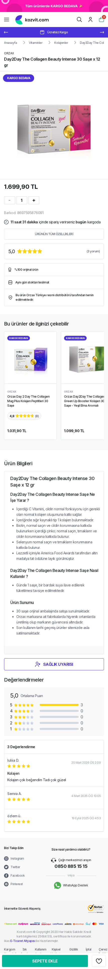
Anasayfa (10, 43)
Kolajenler (61, 43)
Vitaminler (35, 43)
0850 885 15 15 (71, 866)
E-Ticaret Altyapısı (22, 941)
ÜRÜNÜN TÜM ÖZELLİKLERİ (54, 234)
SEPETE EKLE (45, 960)
